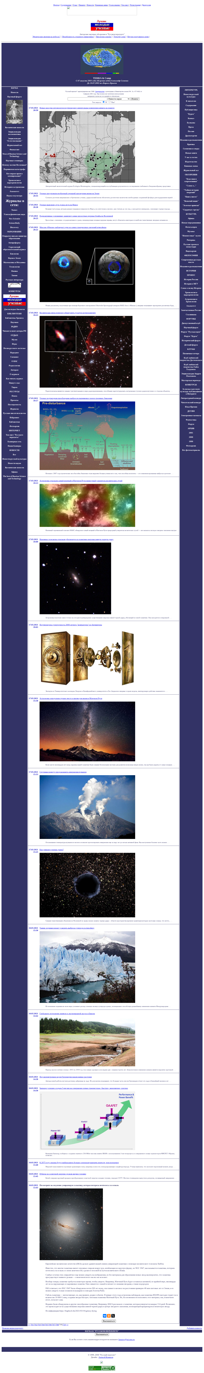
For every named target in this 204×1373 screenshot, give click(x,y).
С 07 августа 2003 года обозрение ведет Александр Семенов (102, 81)
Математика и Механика (14, 262)
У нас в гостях (191, 157)
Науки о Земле (14, 258)
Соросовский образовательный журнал (14, 248)
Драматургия (191, 136)
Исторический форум (191, 340)
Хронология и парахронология (14, 181)
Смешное (14, 357)
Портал (56, 5)
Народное (14, 352)
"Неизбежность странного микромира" (78, 37)
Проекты (14, 400)
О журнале (14, 374)
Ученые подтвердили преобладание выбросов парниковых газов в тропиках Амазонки (76, 398)
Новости (90, 5)
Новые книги (191, 153)
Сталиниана (191, 314)
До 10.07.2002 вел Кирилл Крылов (102, 83)
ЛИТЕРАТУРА (191, 90)
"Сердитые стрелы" (191, 210)
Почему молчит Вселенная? (14, 165)
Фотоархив (14, 426)
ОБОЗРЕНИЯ (191, 174)
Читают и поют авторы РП (14, 331)
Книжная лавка (101, 5)
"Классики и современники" (191, 180)
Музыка (191, 231)
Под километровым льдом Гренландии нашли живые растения (66, 1077)
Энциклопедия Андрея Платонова (191, 375)
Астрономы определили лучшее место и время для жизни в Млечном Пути (71, 698)
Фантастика (191, 420)
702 (35, 1325)
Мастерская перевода (191, 380)
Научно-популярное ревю (138, 37)
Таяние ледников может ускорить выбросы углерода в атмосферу (67, 928)
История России (191, 279)
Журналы (14, 409)
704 (42, 1325)
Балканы (191, 123)
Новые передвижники (191, 223)
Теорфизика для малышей (161, 37)
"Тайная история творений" (191, 191)
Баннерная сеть (14, 441)
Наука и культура (14, 196)
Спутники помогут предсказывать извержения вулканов (63, 772)
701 (32, 1325)
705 (46, 1325)
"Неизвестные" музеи (191, 236)
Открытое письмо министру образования (14, 237)
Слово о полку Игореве (191, 288)
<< (29, 1325)
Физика (14, 271)
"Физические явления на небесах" (46, 37)
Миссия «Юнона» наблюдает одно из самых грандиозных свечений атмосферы (73, 227)
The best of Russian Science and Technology (14, 477)
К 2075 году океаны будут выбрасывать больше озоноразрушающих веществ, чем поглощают (79, 1162)
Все (14, 454)
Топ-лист (125, 5)
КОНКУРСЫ (191, 385)
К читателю (191, 101)
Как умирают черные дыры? (52, 849)
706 (50, 1325)
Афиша (14, 472)
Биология (14, 254)
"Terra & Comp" (119, 37)
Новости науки (14, 463)
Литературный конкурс (191, 398)
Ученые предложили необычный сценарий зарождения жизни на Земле (69, 193)
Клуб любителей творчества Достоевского (191, 359)
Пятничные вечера (191, 353)
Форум (191, 424)
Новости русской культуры (14, 459)
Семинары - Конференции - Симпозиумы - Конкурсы (102, 39)
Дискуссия (146, 5)
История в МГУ (191, 284)
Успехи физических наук (14, 214)
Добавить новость (194, 1328)
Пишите (82, 5)
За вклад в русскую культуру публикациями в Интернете (191, 391)
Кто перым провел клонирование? (14, 174)
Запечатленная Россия (191, 310)
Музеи (14, 339)
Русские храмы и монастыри (191, 245)
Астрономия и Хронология (191, 300)
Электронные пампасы (191, 415)
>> (67, 1325)
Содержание (66, 5)
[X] (113, 1316)
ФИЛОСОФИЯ (191, 255)
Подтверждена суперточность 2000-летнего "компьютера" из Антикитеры (71, 625)
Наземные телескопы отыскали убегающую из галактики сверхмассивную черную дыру (76, 539)
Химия (14, 275)
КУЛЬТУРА (191, 214)
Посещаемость (14, 404)
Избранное (14, 417)
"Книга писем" (191, 197)
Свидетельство (99, 91)
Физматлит (14, 149)
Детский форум (191, 345)
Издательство (191, 162)
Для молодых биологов (14, 309)
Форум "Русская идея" (191, 332)
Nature (14, 210)
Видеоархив (191, 251)
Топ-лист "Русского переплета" (14, 436)
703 (39, 1325)
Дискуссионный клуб (191, 323)
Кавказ (191, 118)
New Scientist (14, 219)
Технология (14, 267)
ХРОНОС (191, 275)
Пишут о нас (14, 383)
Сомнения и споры (191, 149)
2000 (191, 437)
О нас (75, 5)
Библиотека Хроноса (14, 318)
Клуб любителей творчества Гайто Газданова (191, 366)
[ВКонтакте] (104, 1316)
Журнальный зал (14, 145)
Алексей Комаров (106, 1357)
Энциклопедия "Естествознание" (14, 139)
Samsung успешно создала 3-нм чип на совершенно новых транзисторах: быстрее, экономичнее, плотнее (84, 1088)
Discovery (14, 227)
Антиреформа (14, 243)
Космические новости (14, 127)
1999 (191, 441)
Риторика (191, 240)
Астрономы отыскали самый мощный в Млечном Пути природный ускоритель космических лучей (81, 481)
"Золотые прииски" (191, 205)
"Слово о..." (191, 186)
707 (53, 1325)
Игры (14, 344)
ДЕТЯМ (191, 411)
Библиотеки (14, 422)
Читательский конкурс (191, 402)
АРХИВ (191, 428)
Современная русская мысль (191, 261)
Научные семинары (14, 160)
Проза (191, 127)
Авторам (14, 370)
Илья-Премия (191, 407)
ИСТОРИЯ (191, 271)
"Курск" (191, 114)
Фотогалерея (191, 227)
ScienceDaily (14, 223)
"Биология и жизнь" (104, 37)
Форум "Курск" (191, 336)
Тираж (14, 387)
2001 (191, 433)
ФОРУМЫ (191, 319)
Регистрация (135, 5)
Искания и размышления (191, 140)
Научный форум (14, 97)
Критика (191, 144)
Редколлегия (14, 365)
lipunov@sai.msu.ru (126, 1339)
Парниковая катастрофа (14, 169)
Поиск (14, 396)
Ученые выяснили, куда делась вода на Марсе (59, 205)
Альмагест (14, 191)
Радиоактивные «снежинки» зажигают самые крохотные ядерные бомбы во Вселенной (76, 216)
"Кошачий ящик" (191, 201)
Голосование (114, 5)
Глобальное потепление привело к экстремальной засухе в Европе (67, 1013)
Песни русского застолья (14, 348)
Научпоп (14, 322)
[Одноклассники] (109, 1316)
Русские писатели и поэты (14, 413)
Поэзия (191, 131)
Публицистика (191, 110)
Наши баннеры (14, 446)
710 (64, 1325)
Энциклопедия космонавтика (14, 133)
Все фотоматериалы (191, 450)
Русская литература (14, 280)
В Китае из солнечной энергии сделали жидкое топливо (63, 1174)
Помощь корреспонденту (12, 1328)
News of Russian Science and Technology (14, 155)
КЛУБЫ (191, 349)
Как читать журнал (14, 378)
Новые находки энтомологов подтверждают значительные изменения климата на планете (77, 108)
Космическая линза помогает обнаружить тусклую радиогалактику (68, 313)
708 (57, 1325)
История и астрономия (14, 187)
